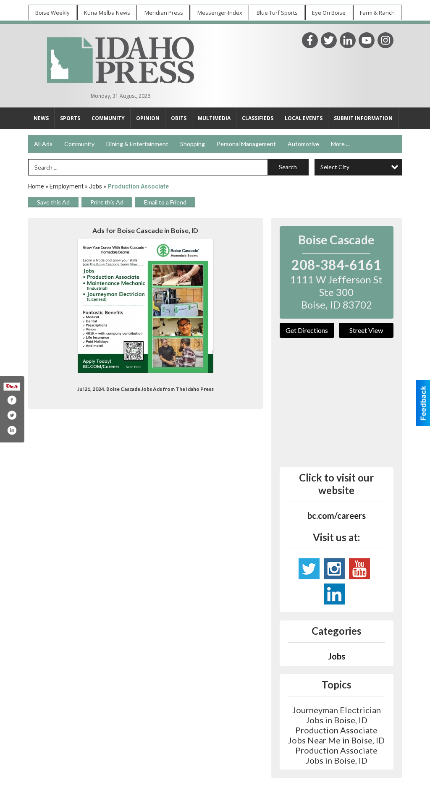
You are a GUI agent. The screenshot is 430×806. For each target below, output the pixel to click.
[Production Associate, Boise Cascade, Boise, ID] (145, 306)
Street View (366, 330)
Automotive (303, 143)
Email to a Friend (165, 202)
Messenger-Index (219, 12)
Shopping (192, 143)
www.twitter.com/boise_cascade (309, 568)
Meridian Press (163, 12)
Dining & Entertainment (137, 143)
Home (36, 186)
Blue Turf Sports (277, 12)
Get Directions (307, 330)
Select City (334, 166)
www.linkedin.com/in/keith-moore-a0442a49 (334, 594)
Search (288, 166)
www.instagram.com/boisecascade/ (334, 568)
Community (79, 143)
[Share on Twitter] (11, 415)
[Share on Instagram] (11, 430)
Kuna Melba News (107, 12)
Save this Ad (53, 202)
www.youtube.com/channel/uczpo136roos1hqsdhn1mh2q (359, 568)
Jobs (95, 186)
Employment (67, 186)
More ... (340, 143)
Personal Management (246, 143)
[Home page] (121, 58)
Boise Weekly (52, 12)
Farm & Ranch (377, 12)
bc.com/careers (336, 515)
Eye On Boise (329, 12)
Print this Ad (106, 202)
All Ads (43, 143)
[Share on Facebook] (11, 400)
